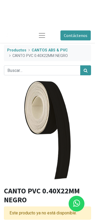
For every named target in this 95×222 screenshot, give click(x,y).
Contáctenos (75, 35)
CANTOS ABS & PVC (50, 50)
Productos (16, 50)
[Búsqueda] (85, 70)
